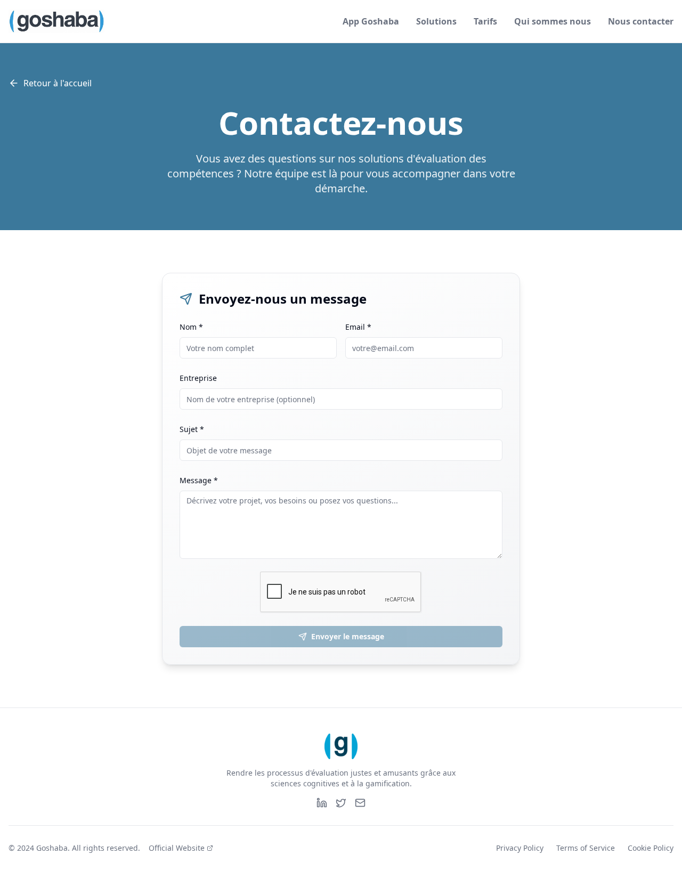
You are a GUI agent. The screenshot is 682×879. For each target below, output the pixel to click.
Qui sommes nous (552, 21)
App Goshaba (371, 21)
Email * (358, 327)
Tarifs (485, 21)
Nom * (191, 327)
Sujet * (192, 429)
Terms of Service (585, 848)
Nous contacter (640, 21)
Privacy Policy (519, 848)
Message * (199, 480)
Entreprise (198, 378)
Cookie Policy (650, 848)
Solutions (436, 21)
